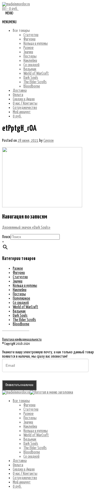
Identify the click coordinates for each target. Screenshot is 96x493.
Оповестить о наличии (19, 385)
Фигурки (29, 39)
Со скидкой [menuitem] (31, 456)
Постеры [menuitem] (30, 418)
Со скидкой (31, 65)
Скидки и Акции (24, 99)
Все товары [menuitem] (21, 401)
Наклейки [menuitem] (30, 427)
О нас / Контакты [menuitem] (25, 474)
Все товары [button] (21, 31)
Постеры (30, 56)
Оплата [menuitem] (18, 465)
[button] (9, 22)
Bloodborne (31, 86)
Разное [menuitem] (28, 414)
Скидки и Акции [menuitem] (24, 469)
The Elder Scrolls (35, 82)
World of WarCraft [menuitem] (36, 435)
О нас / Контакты (25, 103)
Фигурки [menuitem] (29, 405)
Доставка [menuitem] (20, 461)
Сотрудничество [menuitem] (25, 478)
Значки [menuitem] (28, 422)
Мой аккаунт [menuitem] (22, 482)
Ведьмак (29, 69)
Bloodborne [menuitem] (31, 452)
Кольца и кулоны (35, 43)
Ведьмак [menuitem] (29, 439)
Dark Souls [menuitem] (30, 444)
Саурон (48, 141)
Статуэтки (30, 35)
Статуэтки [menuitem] (30, 409)
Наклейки (30, 61)
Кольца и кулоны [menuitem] (35, 431)
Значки (28, 52)
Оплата (18, 95)
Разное (28, 48)
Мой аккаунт (22, 112)
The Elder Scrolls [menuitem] (35, 448)
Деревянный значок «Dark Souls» (26, 228)
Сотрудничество (25, 108)
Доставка (20, 91)
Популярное (21, 298)
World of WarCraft (36, 73)
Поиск (6, 237)
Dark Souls (30, 78)
